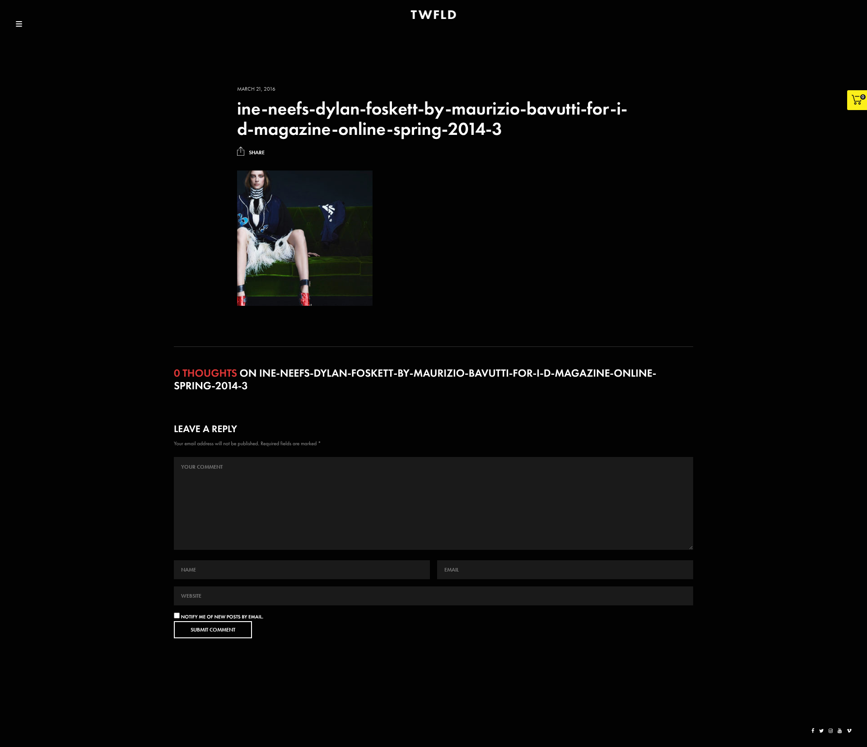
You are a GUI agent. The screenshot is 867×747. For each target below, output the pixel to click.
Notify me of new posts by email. (222, 617)
